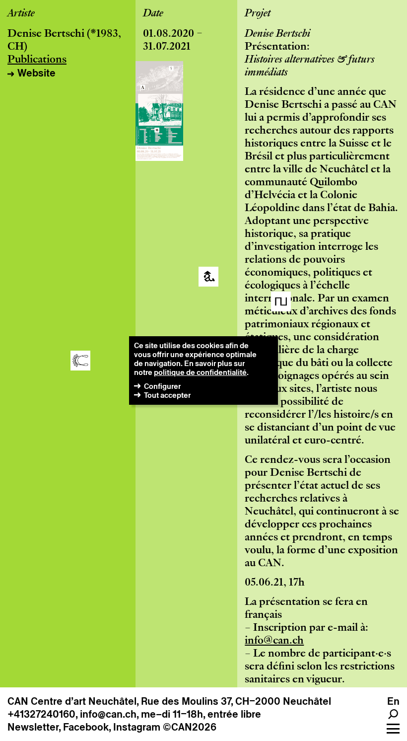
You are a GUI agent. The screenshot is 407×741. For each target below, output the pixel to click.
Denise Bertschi (45, 34)
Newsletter (33, 727)
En (393, 701)
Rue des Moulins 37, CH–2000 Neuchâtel (236, 701)
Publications (37, 60)
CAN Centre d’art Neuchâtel (71, 701)
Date (153, 14)
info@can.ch (274, 641)
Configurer (162, 386)
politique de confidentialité (200, 372)
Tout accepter (167, 395)
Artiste (21, 14)
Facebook (86, 727)
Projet (258, 14)
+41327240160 (41, 714)
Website (36, 73)
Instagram (136, 727)
